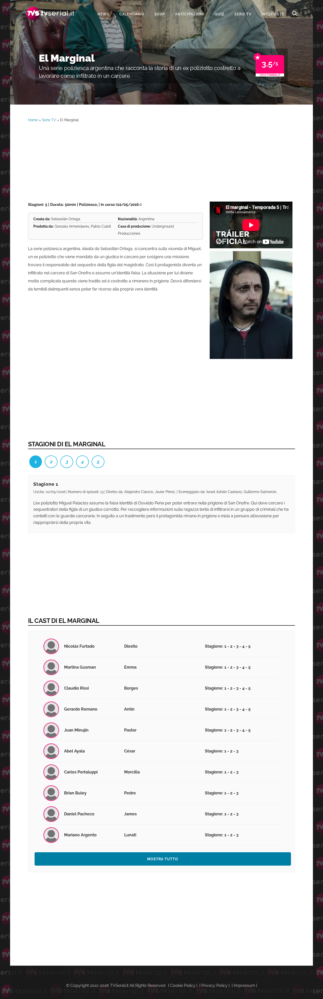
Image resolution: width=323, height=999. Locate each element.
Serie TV (49, 120)
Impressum (244, 985)
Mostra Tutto (162, 859)
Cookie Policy (182, 985)
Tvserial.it (50, 13)
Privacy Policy (214, 985)
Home (33, 120)
